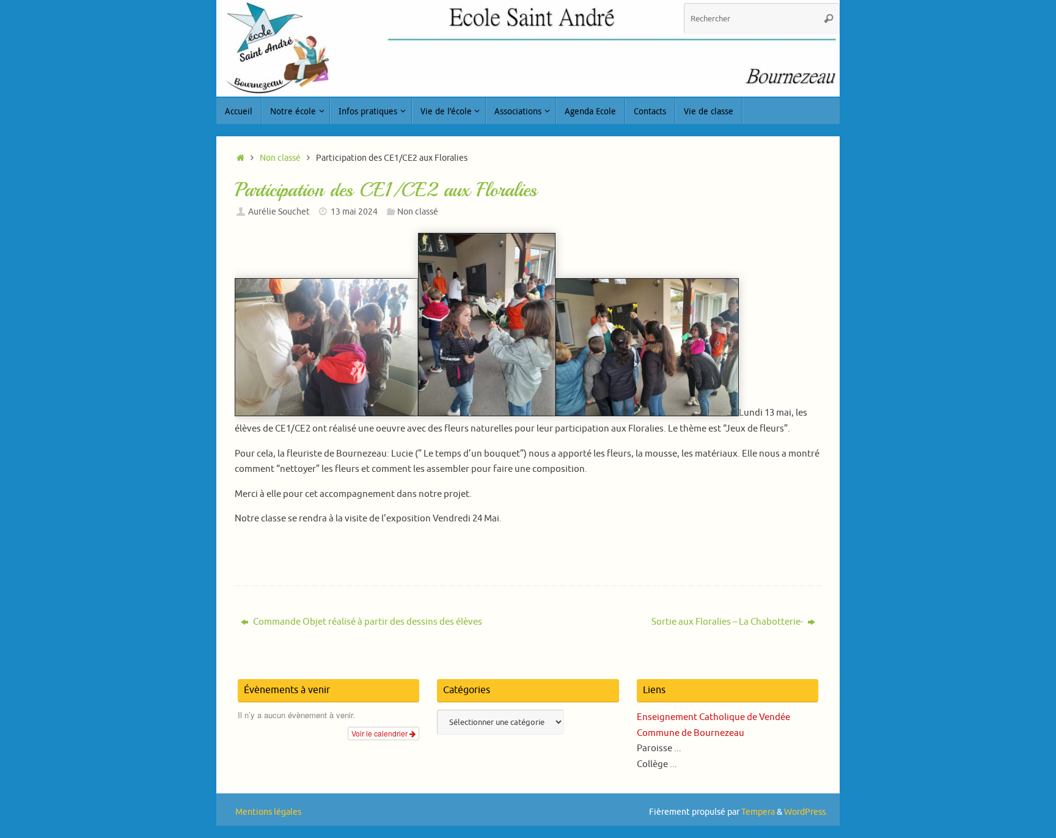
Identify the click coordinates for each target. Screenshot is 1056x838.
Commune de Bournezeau (690, 733)
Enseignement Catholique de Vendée (713, 717)
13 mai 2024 (354, 212)
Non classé (280, 158)
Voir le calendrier (380, 733)
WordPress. (805, 812)
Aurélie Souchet (279, 212)
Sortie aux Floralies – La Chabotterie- (728, 622)
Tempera (758, 812)
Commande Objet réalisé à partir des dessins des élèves (366, 622)
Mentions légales (268, 812)
